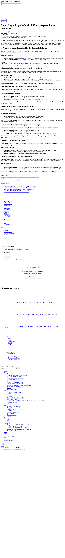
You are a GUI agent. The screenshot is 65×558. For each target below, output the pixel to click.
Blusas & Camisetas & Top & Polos (16, 398)
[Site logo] (11, 18)
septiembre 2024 (8, 206)
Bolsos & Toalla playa (12, 430)
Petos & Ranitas (11, 413)
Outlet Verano (10, 436)
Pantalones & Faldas (12, 402)
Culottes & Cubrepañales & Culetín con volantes (19, 385)
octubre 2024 (7, 205)
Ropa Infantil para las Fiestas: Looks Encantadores (16, 192)
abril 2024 (6, 214)
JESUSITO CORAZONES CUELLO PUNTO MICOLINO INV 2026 (35, 314)
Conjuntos (9, 396)
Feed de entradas (8, 232)
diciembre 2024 (8, 202)
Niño (9, 340)
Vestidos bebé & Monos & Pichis (15, 383)
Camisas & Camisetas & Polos (14, 409)
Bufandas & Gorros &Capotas (14, 426)
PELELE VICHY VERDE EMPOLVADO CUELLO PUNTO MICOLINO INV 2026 (39, 326)
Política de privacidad (13, 356)
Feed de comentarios (9, 233)
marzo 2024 (7, 215)
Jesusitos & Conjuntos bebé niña (15, 382)
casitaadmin (14, 33)
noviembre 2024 (8, 204)
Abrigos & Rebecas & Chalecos (15, 407)
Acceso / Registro (8, 440)
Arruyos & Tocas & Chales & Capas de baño (18, 425)
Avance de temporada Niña (14, 392)
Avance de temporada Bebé (14, 373)
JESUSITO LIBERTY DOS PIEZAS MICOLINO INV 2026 (33, 302)
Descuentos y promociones (15, 360)
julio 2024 (6, 209)
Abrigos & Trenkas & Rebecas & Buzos (17, 375)
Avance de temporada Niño (14, 406)
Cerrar (2, 178)
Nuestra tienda (11, 353)
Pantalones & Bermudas (13, 412)
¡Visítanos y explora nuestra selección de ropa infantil (14, 171)
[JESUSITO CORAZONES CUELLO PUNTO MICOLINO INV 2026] (11, 314)
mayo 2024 (6, 212)
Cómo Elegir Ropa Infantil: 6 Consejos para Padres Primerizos (19, 186)
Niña (9, 338)
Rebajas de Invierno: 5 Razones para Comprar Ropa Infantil (19, 189)
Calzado (10, 343)
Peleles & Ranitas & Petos (13, 386)
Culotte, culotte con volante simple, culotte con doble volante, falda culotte (25, 400)
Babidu (23, 58)
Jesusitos (9, 393)
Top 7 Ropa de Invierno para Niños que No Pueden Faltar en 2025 (20, 187)
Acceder (6, 230)
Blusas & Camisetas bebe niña (14, 376)
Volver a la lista (4, 175)
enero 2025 (6, 201)
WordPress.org (7, 234)
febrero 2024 (7, 216)
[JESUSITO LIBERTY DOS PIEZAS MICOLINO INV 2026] (11, 302)
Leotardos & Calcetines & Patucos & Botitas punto (19, 429)
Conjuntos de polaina (12, 381)
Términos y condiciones (14, 358)
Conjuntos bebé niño (12, 379)
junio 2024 (6, 211)
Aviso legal (11, 355)
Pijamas (9, 388)
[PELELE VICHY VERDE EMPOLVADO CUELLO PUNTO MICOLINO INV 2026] (11, 326)
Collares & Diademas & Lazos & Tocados (17, 427)
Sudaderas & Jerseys (12, 389)
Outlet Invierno (11, 434)
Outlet (9, 344)
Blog (5, 223)
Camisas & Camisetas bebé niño (15, 378)
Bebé (9, 337)
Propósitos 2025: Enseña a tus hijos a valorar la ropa (17, 190)
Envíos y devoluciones (14, 359)
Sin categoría (4, 21)
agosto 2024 (7, 208)
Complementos (12, 341)
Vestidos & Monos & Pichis (14, 395)
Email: (4, 252)
